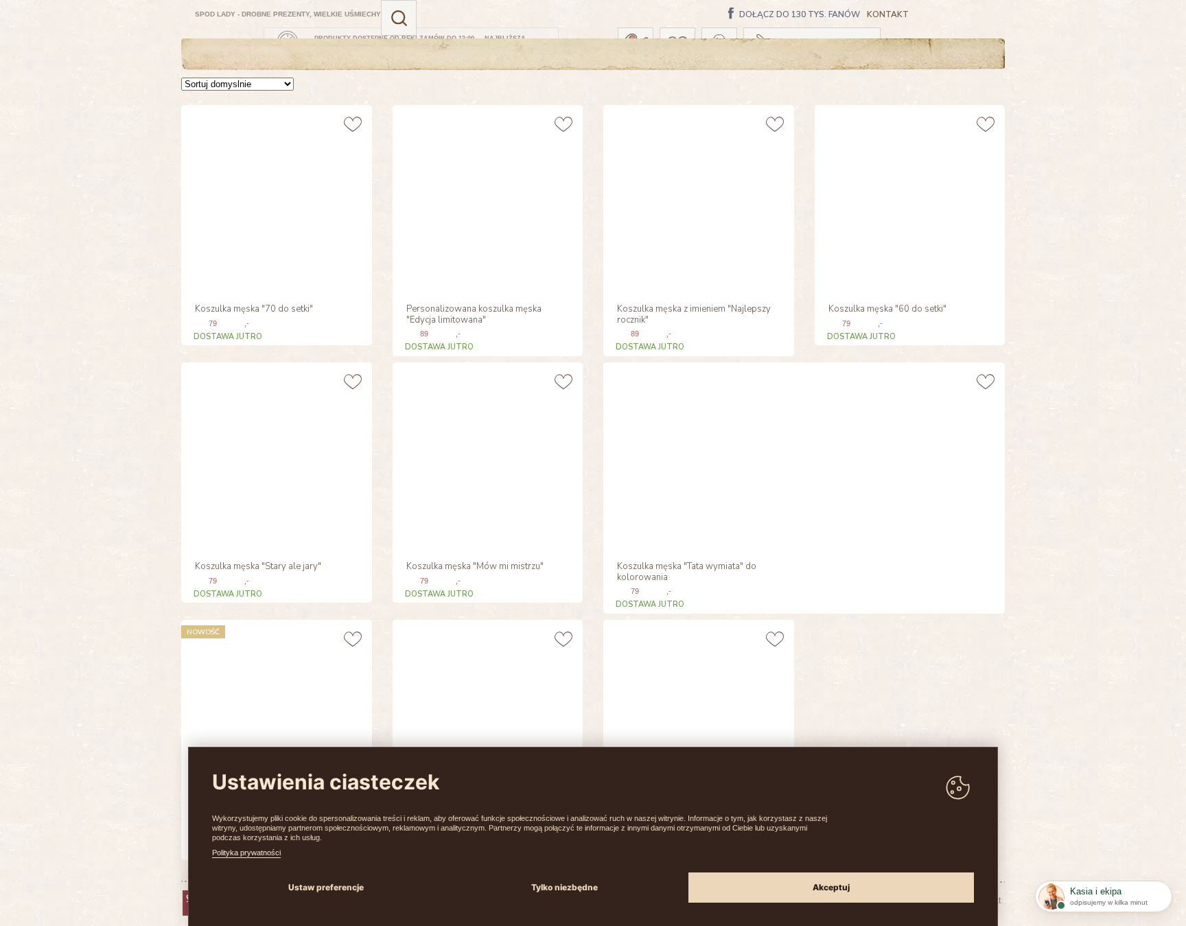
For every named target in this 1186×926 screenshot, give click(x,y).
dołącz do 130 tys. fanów (799, 15)
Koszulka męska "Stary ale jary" (258, 567)
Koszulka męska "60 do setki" (887, 309)
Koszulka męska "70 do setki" (254, 309)
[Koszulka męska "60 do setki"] (908, 198)
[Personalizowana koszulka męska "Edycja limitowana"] (486, 198)
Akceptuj (831, 887)
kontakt (888, 14)
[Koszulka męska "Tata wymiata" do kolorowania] (696, 456)
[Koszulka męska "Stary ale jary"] (275, 456)
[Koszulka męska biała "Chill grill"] (275, 713)
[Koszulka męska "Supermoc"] (486, 713)
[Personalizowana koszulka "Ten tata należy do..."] (697, 713)
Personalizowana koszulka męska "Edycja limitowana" (474, 315)
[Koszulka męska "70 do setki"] (275, 198)
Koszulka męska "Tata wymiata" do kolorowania (686, 572)
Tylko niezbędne (564, 887)
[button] (399, 18)
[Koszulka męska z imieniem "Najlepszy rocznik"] (697, 198)
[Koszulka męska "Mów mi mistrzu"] (486, 456)
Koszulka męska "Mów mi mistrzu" (475, 567)
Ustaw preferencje (326, 887)
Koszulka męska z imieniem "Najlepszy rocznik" (694, 315)
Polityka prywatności (246, 852)
